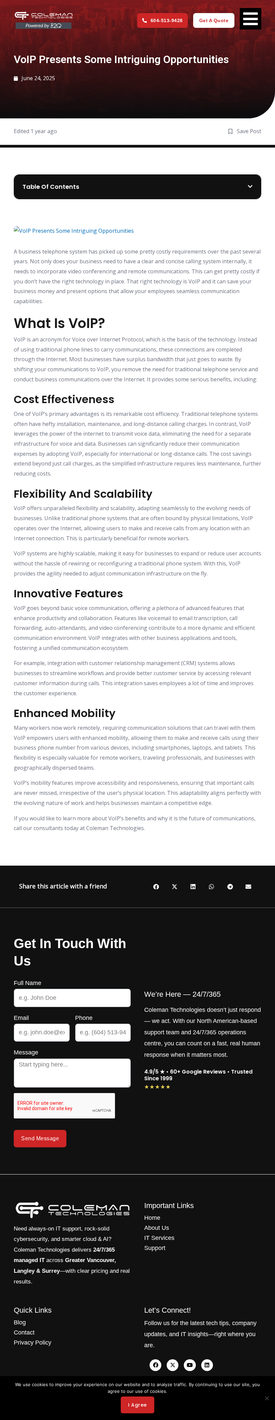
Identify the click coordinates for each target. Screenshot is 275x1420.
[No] (266, 1398)
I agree (137, 1405)
